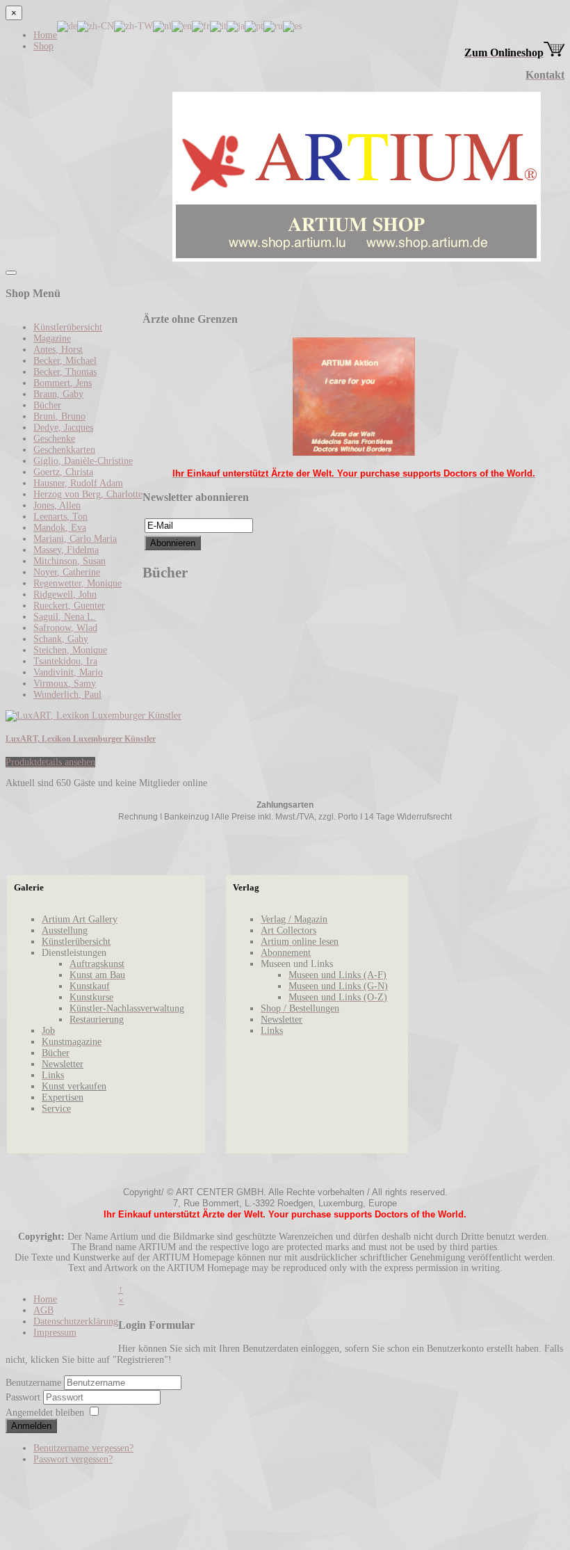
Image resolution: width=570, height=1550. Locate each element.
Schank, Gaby (60, 639)
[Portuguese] (254, 25)
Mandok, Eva (59, 527)
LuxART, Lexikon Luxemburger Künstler (81, 739)
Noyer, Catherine (66, 572)
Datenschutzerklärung (75, 1321)
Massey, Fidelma (66, 550)
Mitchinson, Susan (69, 561)
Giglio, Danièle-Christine (83, 461)
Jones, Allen (57, 505)
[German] (67, 25)
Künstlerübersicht (67, 327)
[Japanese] (236, 25)
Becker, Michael (65, 360)
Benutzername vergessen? (83, 1448)
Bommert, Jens (62, 383)
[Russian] (273, 25)
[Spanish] (292, 25)
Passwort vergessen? (73, 1459)
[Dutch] (162, 25)
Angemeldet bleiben (45, 1412)
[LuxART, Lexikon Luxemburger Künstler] (93, 715)
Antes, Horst (58, 349)
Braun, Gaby (58, 394)
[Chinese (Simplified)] (95, 25)
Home (45, 35)
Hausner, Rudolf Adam (78, 483)
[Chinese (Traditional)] (133, 25)
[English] (182, 25)
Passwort (24, 1397)
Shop (43, 46)
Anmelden (31, 1426)
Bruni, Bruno (59, 416)
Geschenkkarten (64, 450)
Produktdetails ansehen (50, 762)
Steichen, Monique (70, 650)
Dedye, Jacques (63, 427)
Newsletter (62, 1064)
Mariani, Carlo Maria (75, 539)
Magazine (52, 338)
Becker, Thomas (65, 372)
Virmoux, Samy (64, 683)
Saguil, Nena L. (64, 617)
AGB (43, 1310)
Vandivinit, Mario (68, 672)
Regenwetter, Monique (77, 583)
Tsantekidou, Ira (65, 661)
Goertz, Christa (63, 472)
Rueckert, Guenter (69, 605)
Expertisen (62, 1097)
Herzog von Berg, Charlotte (87, 494)
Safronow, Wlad (65, 628)
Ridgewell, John (65, 594)
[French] (201, 25)
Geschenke (54, 438)
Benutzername (33, 1382)
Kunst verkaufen (74, 1086)
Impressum (54, 1332)
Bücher (47, 405)
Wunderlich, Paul (67, 694)
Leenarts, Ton (60, 516)
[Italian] (218, 25)
